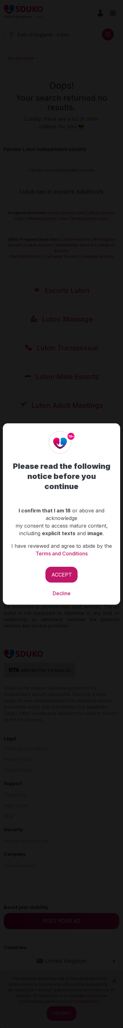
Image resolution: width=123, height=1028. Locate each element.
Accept (61, 574)
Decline (62, 593)
